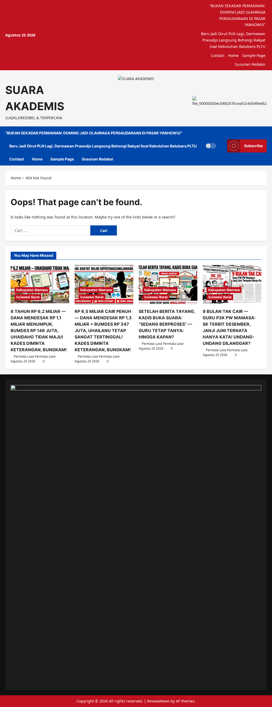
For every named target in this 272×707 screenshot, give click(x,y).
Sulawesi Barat (28, 297)
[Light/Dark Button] (211, 145)
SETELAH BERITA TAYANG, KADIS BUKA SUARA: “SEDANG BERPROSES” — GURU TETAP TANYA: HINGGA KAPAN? (167, 324)
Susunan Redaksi (250, 64)
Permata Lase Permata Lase (35, 356)
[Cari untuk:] (50, 230)
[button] (221, 146)
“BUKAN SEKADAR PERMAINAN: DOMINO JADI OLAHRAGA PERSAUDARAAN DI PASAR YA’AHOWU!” (237, 15)
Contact (217, 55)
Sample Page (253, 55)
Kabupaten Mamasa (32, 290)
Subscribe (253, 145)
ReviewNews (158, 701)
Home (233, 55)
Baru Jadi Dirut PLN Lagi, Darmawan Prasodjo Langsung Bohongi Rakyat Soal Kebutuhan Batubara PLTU (233, 40)
